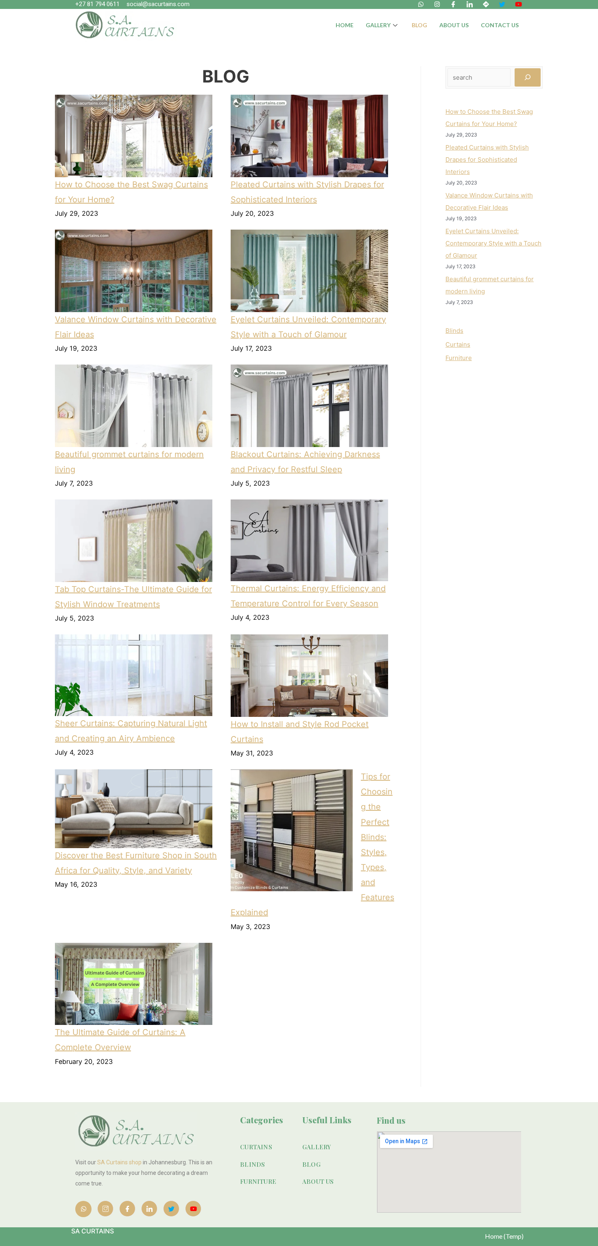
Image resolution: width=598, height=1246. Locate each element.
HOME (345, 25)
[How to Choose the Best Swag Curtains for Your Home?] (133, 136)
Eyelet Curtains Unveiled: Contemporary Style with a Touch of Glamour (493, 243)
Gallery (378, 25)
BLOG (419, 25)
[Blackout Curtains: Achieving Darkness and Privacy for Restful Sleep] (309, 406)
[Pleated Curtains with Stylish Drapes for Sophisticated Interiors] (309, 136)
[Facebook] (127, 1208)
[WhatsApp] (83, 1209)
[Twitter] (171, 1208)
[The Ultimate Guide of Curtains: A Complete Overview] (133, 984)
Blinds (454, 330)
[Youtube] (193, 1208)
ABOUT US (454, 25)
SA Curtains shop (119, 1162)
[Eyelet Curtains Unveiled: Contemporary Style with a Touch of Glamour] (309, 271)
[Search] (528, 77)
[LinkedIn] (149, 1208)
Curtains (457, 344)
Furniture (458, 358)
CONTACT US (500, 25)
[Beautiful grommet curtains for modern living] (133, 406)
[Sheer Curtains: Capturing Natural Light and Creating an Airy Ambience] (133, 675)
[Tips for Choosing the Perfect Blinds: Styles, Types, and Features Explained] (292, 830)
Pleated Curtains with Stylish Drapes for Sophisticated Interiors (487, 159)
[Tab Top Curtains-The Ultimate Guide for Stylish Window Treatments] (133, 540)
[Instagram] (105, 1208)
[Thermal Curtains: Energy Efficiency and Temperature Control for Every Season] (309, 540)
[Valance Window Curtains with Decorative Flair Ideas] (133, 271)
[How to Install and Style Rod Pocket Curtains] (309, 675)
